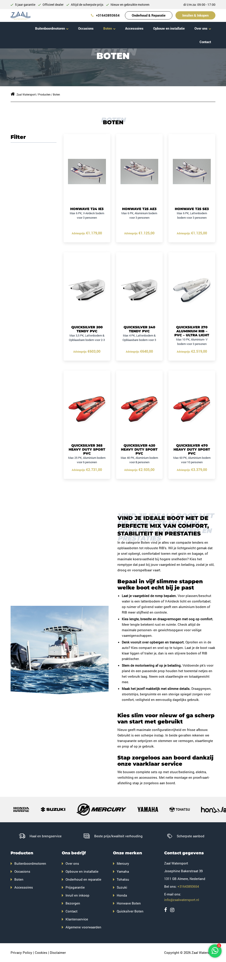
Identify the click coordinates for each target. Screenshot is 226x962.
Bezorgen (73, 903)
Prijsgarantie (75, 887)
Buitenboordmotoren (50, 28)
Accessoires (134, 28)
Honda (122, 895)
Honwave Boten (129, 903)
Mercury (123, 863)
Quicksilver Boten (130, 911)
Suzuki (122, 887)
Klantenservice (77, 919)
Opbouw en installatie (169, 28)
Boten (107, 28)
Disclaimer (58, 952)
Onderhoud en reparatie (83, 879)
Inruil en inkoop (77, 895)
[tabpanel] (60, 650)
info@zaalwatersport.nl (181, 899)
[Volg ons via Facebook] (165, 910)
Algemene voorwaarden (83, 927)
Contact (205, 42)
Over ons (200, 28)
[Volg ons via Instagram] (172, 910)
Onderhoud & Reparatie (149, 15)
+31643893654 (107, 15)
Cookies (41, 952)
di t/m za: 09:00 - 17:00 (199, 4)
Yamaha (123, 871)
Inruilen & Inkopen (195, 15)
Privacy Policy (21, 952)
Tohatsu (123, 879)
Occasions (86, 28)
